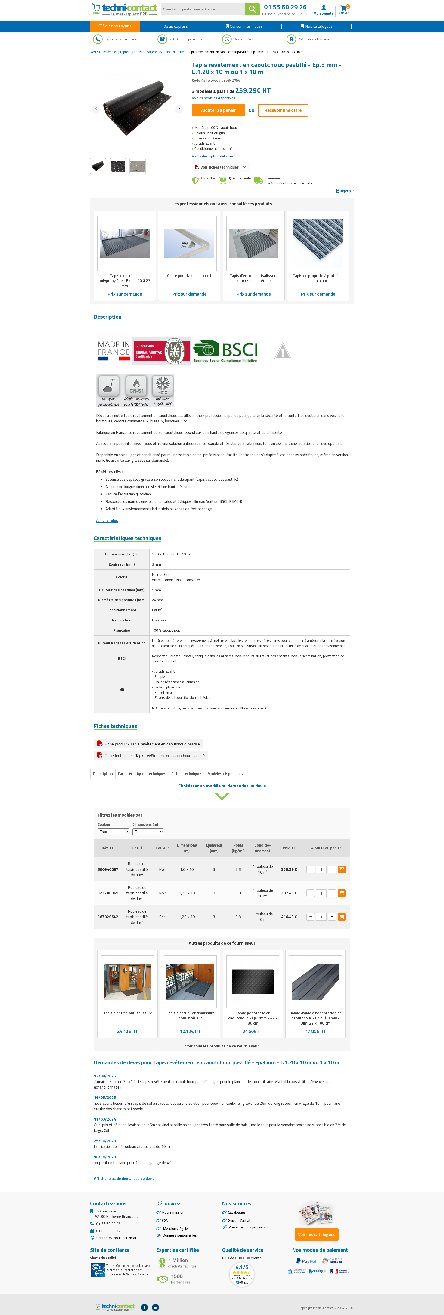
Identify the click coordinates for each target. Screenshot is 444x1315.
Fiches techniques (186, 774)
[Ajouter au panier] (342, 869)
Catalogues (237, 1212)
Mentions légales (176, 1228)
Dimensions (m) (145, 824)
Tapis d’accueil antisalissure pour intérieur (190, 1015)
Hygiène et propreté (117, 51)
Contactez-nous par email (116, 1237)
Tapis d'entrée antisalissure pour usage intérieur (254, 278)
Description (103, 774)
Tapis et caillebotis (148, 51)
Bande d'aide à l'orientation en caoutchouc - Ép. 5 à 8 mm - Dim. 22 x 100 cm (316, 1018)
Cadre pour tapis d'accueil (189, 275)
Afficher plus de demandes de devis (124, 1179)
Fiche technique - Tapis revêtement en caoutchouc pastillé (154, 756)
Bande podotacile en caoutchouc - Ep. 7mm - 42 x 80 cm (253, 1018)
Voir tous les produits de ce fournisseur (222, 1046)
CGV (165, 1220)
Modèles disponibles (225, 774)
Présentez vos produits (246, 1227)
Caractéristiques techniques (142, 774)
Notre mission (173, 1212)
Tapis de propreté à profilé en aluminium (318, 278)
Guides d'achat (239, 1220)
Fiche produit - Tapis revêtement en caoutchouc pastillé (151, 744)
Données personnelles (180, 1235)
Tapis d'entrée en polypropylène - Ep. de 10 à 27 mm (125, 280)
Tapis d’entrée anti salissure (127, 1013)
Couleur (104, 824)
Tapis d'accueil (174, 51)
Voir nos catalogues (316, 1234)
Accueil (95, 51)
